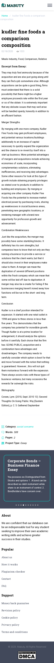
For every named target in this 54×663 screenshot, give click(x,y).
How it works (10, 564)
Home (5, 15)
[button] (16, 505)
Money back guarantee (15, 603)
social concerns (25, 426)
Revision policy (11, 610)
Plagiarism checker (13, 571)
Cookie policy (10, 617)
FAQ (4, 585)
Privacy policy (10, 624)
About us (7, 557)
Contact (6, 578)
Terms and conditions (15, 631)
